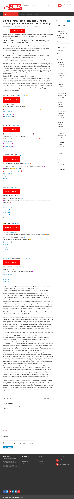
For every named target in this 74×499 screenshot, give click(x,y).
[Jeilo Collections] (12, 7)
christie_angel (16, 125)
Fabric (23, 463)
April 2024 (60, 106)
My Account (50, 1)
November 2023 (62, 111)
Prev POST (8, 398)
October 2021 (61, 142)
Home (40, 459)
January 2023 (61, 133)
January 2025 (61, 91)
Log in (59, 162)
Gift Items (24, 459)
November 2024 (62, 95)
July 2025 (60, 77)
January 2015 (61, 153)
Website (5, 436)
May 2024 (60, 104)
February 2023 (61, 131)
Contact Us (29, 14)
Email (5, 431)
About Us (61, 1)
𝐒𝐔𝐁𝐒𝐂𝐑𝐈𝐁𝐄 (7, 111)
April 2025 (60, 84)
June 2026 (60, 62)
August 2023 (61, 118)
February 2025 (61, 89)
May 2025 (60, 82)
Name (5, 425)
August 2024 (61, 100)
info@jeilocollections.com (64, 464)
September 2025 (62, 73)
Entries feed (61, 164)
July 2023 (60, 120)
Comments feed (62, 167)
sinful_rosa (16, 223)
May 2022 (60, 137)
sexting (18, 26)
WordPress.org (61, 169)
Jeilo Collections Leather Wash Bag (63, 52)
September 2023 (62, 115)
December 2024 (62, 93)
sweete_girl (6, 258)
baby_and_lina (21, 95)
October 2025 (61, 71)
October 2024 (61, 97)
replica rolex (61, 29)
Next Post (47, 398)
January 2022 (61, 140)
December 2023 (62, 109)
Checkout (56, 1)
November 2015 (61, 149)
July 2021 (60, 144)
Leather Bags (25, 461)
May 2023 (60, 124)
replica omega (61, 31)
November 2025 (62, 69)
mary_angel (13, 187)
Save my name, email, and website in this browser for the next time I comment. (24, 444)
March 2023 (60, 129)
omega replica (61, 37)
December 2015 (61, 146)
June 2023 (60, 122)
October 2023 (61, 113)
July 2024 (60, 102)
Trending (36, 14)
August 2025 (61, 75)
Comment (6, 408)
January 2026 (61, 64)
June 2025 (60, 80)
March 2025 (60, 86)
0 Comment (34, 26)
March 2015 (60, 151)
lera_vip (18, 155)
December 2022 (62, 135)
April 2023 (60, 126)
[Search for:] (62, 21)
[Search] (68, 21)
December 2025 (62, 66)
